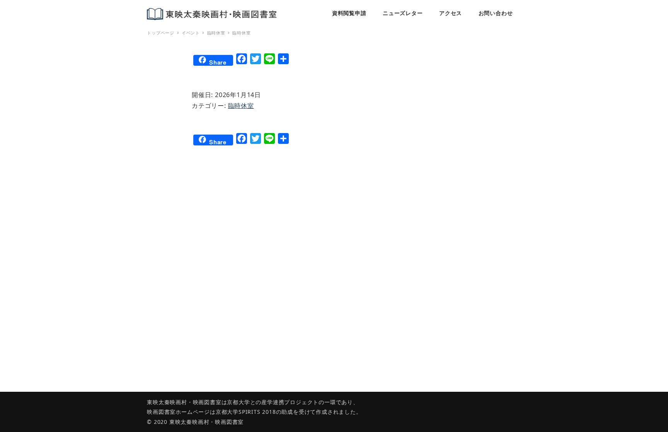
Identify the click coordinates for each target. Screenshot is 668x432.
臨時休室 (241, 105)
